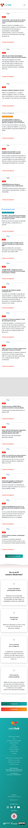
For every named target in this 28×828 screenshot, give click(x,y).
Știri (14, 738)
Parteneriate (14, 751)
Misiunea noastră (14, 736)
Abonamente (14, 743)
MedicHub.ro (14, 800)
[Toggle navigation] (24, 5)
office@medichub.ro (14, 796)
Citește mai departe (8, 42)
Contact (14, 753)
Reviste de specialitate (14, 741)
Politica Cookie (14, 764)
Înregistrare (14, 704)
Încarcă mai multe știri (14, 556)
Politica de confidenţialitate (14, 758)
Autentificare (14, 709)
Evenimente (14, 747)
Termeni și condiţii (14, 760)
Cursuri (14, 745)
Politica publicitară (14, 762)
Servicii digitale (14, 749)
